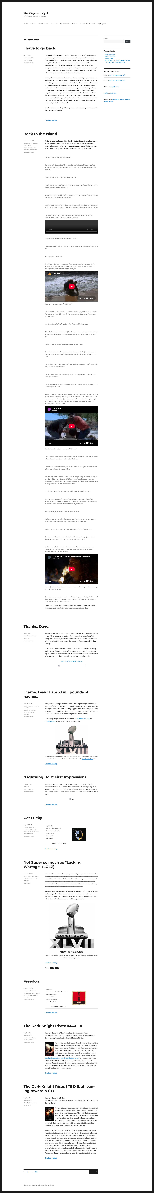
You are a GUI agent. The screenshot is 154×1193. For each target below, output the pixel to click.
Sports (25, 706)
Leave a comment (29, 62)
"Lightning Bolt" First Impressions (55, 777)
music (25, 789)
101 (37, 1172)
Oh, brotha (113, 93)
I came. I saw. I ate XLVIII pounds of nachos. (117, 60)
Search (106, 39)
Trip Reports (101, 24)
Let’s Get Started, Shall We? (117, 75)
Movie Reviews (43, 24)
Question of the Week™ (68, 24)
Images (26, 143)
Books (26, 24)
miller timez (32, 710)
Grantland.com (50, 721)
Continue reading (51, 120)
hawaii (25, 147)
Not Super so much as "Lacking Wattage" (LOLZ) (53, 864)
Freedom (32, 981)
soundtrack (34, 995)
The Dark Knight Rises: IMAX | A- (54, 1026)
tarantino (26, 997)
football (26, 710)
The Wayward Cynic (36, 13)
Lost (25, 60)
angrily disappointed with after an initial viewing (62, 1058)
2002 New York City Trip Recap (72, 661)
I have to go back (39, 48)
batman (26, 1038)
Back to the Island (40, 134)
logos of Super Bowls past (87, 758)
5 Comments (27, 1105)
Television (31, 57)
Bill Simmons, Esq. (83, 719)
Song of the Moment (87, 24)
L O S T (32, 24)
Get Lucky (33, 818)
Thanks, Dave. (36, 626)
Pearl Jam (54, 24)
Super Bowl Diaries (33, 706)
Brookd (106, 93)
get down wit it (28, 830)
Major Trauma (114, 87)
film (25, 993)
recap (50, 58)
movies (28, 993)
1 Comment (27, 883)
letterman (26, 638)
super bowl (31, 712)
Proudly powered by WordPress (45, 1185)
